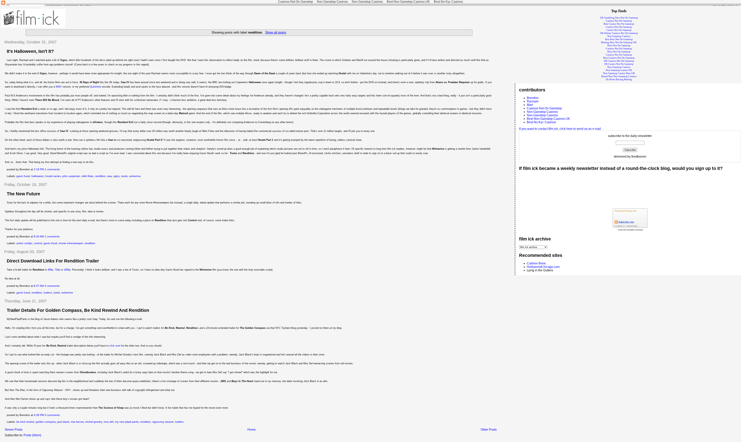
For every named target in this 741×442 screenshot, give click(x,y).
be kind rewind (25, 421)
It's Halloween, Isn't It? (30, 51)
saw (109, 176)
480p (50, 269)
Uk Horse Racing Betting (619, 79)
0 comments (52, 285)
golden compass (46, 421)
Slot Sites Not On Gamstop (619, 39)
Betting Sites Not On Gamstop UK (619, 42)
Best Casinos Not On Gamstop (619, 57)
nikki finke (87, 176)
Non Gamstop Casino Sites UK (619, 73)
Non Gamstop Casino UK (619, 70)
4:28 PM (39, 415)
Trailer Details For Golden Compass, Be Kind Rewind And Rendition (78, 310)
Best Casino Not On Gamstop (619, 23)
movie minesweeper (71, 243)
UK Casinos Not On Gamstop (619, 60)
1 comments (52, 169)
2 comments (52, 236)
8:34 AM (39, 236)
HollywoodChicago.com (543, 266)
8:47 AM (39, 285)
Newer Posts (13, 429)
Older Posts (489, 429)
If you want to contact (560, 128)
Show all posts (275, 32)
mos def (108, 421)
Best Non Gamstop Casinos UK (548, 118)
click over (114, 345)
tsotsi (124, 176)
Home (251, 429)
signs (116, 176)
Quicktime (95, 86)
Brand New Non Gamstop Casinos (619, 76)
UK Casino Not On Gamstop (619, 63)
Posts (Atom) (32, 435)
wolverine (135, 176)
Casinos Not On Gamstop (619, 20)
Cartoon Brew (536, 263)
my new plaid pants (127, 421)
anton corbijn (24, 243)
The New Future (23, 193)
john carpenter (71, 176)
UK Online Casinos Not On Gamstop (619, 33)
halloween (37, 176)
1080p (67, 269)
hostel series (53, 176)
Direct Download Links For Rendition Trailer (53, 260)
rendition (100, 176)
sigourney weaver (163, 421)
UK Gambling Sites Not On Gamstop (619, 17)
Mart (530, 104)
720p (57, 269)
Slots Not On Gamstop (618, 45)
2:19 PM (39, 169)
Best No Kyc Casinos (541, 122)
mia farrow (77, 421)
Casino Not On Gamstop (619, 30)
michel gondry (93, 421)
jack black (63, 421)
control (38, 243)
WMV (59, 86)
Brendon (533, 98)
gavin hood (23, 176)
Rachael (532, 101)
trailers (48, 292)
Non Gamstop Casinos (618, 36)
